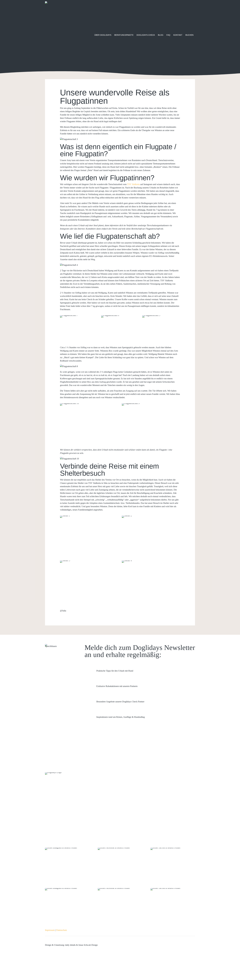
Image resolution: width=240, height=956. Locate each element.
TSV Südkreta (133, 184)
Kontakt (177, 35)
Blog (160, 35)
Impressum (50, 930)
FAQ (168, 35)
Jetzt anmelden (96, 731)
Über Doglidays (102, 35)
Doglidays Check (146, 35)
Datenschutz (61, 930)
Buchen (189, 35)
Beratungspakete (123, 35)
